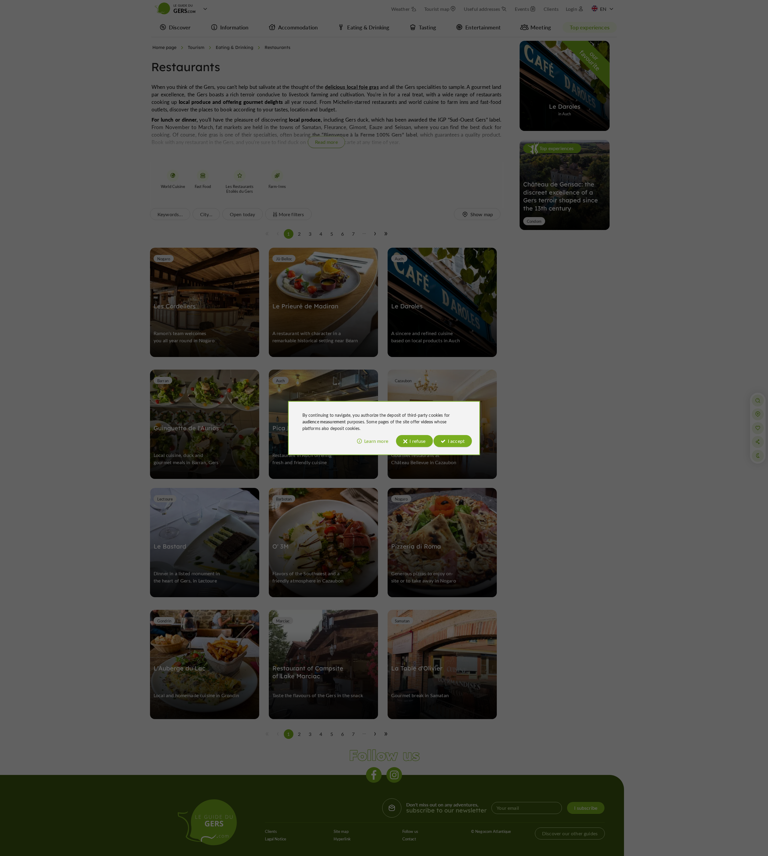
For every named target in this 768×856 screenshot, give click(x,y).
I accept (456, 441)
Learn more (376, 441)
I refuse (417, 441)
